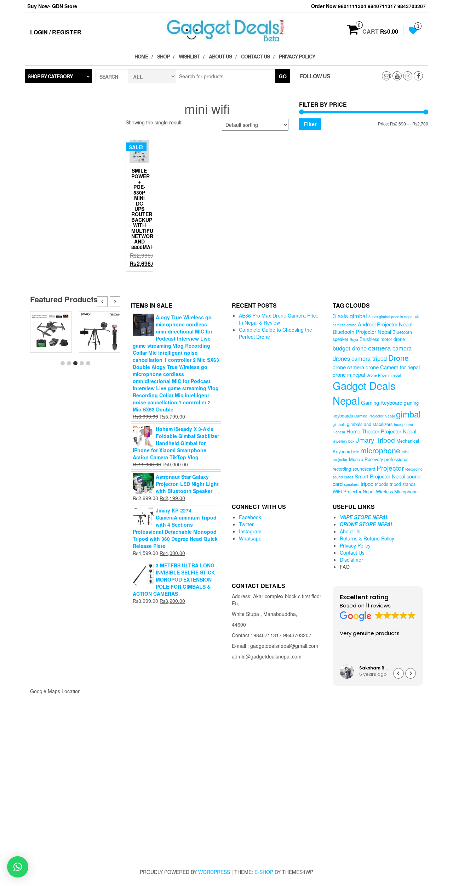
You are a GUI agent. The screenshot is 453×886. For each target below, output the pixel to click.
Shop (163, 56)
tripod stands (402, 484)
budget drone (350, 348)
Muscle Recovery (366, 459)
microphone (380, 449)
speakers (351, 484)
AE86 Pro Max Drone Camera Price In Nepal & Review (279, 319)
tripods (381, 484)
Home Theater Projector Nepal (381, 431)
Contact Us (255, 56)
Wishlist (189, 56)
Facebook (250, 517)
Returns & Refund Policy (367, 538)
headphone (403, 424)
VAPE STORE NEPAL (364, 517)
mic (356, 451)
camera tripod (369, 358)
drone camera (348, 367)
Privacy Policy (297, 56)
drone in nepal (349, 374)
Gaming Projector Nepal (374, 416)
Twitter (246, 524)
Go (283, 76)
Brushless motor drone (382, 339)
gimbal (408, 414)
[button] (115, 301)
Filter (310, 124)
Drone (398, 357)
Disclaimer (351, 559)
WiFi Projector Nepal (353, 491)
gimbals (339, 424)
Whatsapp (250, 538)
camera (379, 347)
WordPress (214, 871)
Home (141, 56)
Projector (390, 467)
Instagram (250, 531)
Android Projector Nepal (385, 324)
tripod (367, 483)
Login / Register (55, 32)
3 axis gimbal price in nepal (390, 316)
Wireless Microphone (397, 491)
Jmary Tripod (375, 439)
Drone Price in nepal (383, 375)
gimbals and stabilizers (369, 424)
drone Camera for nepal (393, 367)
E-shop (263, 871)
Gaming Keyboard (381, 402)
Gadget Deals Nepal (364, 393)
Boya (354, 339)
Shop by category (50, 76)
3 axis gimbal (350, 316)
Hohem (339, 431)
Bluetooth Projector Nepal (362, 331)
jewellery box (343, 441)
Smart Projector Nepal (380, 476)
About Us (220, 56)
